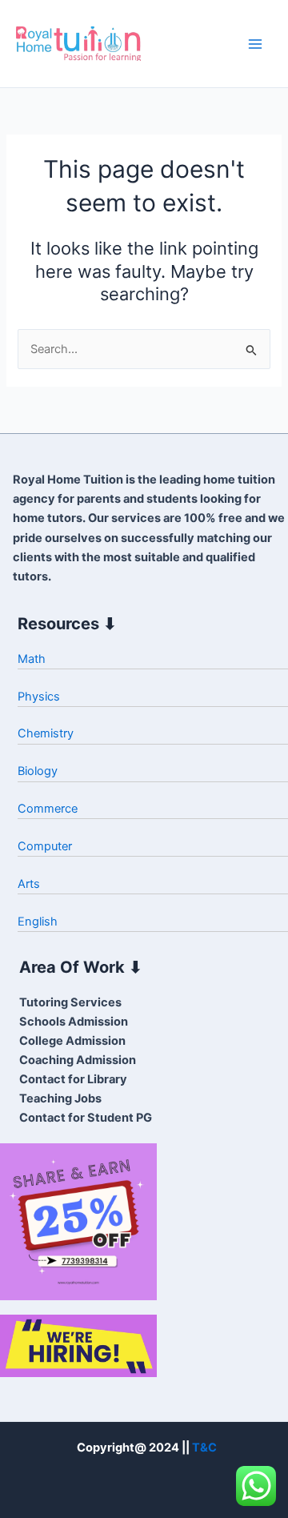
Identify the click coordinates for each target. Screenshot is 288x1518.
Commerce (48, 808)
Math (32, 659)
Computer (45, 846)
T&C (204, 1447)
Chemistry (46, 733)
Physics (39, 696)
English (38, 921)
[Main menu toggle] (255, 44)
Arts (29, 884)
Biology (38, 771)
